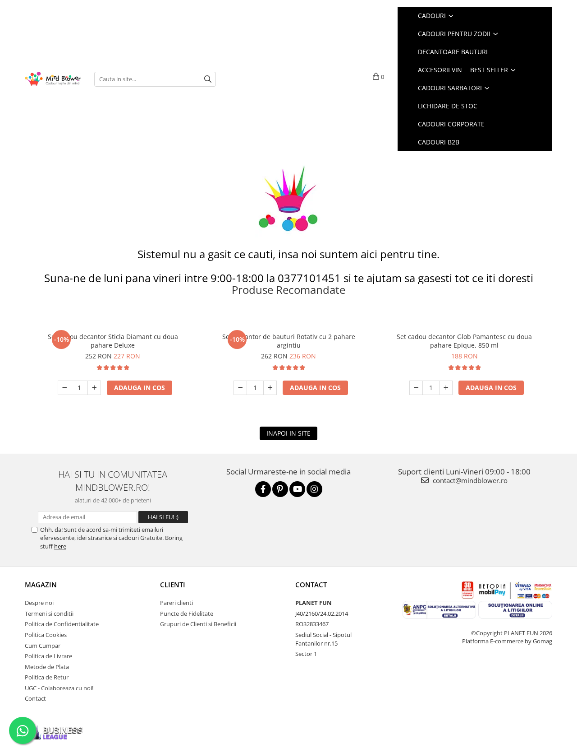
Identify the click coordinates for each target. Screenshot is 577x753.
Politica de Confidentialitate (62, 624)
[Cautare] (208, 79)
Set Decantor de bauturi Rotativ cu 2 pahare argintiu (288, 340)
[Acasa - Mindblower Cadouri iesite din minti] (53, 79)
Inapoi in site (288, 433)
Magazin (41, 584)
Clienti (172, 584)
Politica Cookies (46, 635)
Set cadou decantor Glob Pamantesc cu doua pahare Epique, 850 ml (464, 340)
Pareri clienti (176, 603)
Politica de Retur (47, 677)
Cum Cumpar (42, 645)
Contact (35, 698)
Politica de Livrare (48, 656)
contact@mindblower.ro (469, 480)
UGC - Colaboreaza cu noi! (59, 688)
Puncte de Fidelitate (186, 613)
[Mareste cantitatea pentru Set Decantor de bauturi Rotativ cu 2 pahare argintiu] (270, 388)
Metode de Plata (47, 667)
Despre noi (39, 603)
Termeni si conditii (49, 613)
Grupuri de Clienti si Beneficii (198, 624)
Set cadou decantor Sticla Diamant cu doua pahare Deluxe (113, 340)
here (60, 546)
